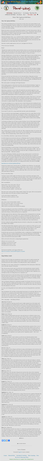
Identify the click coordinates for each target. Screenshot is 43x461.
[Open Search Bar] (2, 8)
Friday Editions (23, 443)
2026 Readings (9, 13)
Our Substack (19, 14)
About (24, 14)
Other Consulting (31, 455)
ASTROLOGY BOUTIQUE (10, 14)
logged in (20, 452)
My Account (30, 14)
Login (35, 14)
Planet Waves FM (33, 13)
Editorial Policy (11, 455)
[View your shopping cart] (37, 14)
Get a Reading (26, 13)
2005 (19, 443)
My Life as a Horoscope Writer (21, 457)
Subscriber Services (17, 13)
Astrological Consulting (21, 455)
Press (38, 455)
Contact (5, 455)
